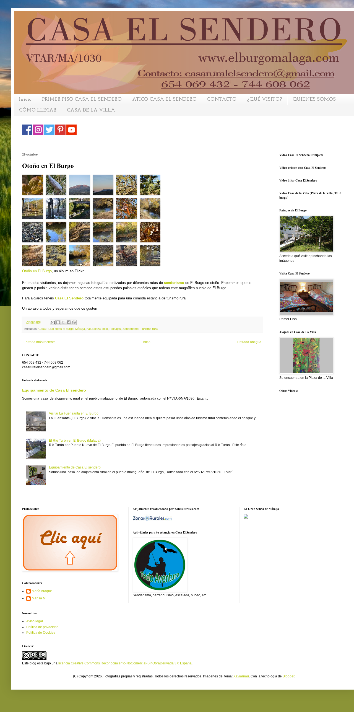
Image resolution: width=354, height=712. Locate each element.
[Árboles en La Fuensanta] (128, 186)
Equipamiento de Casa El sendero (54, 390)
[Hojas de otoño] (128, 210)
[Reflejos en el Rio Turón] (57, 233)
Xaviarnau (241, 676)
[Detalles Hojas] (150, 233)
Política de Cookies (40, 633)
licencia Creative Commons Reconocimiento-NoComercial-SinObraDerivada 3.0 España (125, 663)
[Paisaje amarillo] (81, 257)
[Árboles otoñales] (57, 210)
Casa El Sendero (69, 298)
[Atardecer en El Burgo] (81, 186)
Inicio (25, 99)
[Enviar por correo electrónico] (53, 322)
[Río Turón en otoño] (150, 210)
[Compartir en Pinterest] (74, 322)
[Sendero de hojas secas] (81, 233)
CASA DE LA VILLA (91, 110)
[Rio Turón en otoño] (104, 233)
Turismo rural (149, 328)
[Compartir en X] (63, 322)
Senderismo (131, 328)
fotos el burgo (64, 328)
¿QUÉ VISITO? (264, 99)
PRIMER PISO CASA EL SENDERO (82, 99)
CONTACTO (221, 99)
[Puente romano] (81, 210)
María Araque (42, 591)
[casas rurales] (152, 518)
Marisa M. (39, 598)
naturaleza (94, 328)
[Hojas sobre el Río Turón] (128, 233)
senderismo (174, 283)
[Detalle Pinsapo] (150, 186)
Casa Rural (46, 328)
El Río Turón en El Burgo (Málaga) (75, 440)
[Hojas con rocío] (34, 186)
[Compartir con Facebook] (68, 322)
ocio (105, 328)
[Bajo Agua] (57, 257)
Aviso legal (34, 621)
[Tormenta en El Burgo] (128, 257)
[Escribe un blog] (58, 322)
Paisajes (115, 328)
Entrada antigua (249, 342)
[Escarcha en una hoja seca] (57, 186)
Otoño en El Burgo (37, 271)
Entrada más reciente (40, 342)
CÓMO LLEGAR (37, 110)
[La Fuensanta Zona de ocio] (34, 210)
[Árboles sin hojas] (104, 257)
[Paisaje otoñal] (150, 257)
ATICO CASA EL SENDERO (164, 99)
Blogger (288, 676)
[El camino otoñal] (34, 257)
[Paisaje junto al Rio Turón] (104, 210)
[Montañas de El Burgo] (104, 186)
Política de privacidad (42, 627)
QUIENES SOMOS (314, 99)
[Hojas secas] (34, 233)
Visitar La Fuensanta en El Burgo (73, 413)
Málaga (80, 328)
